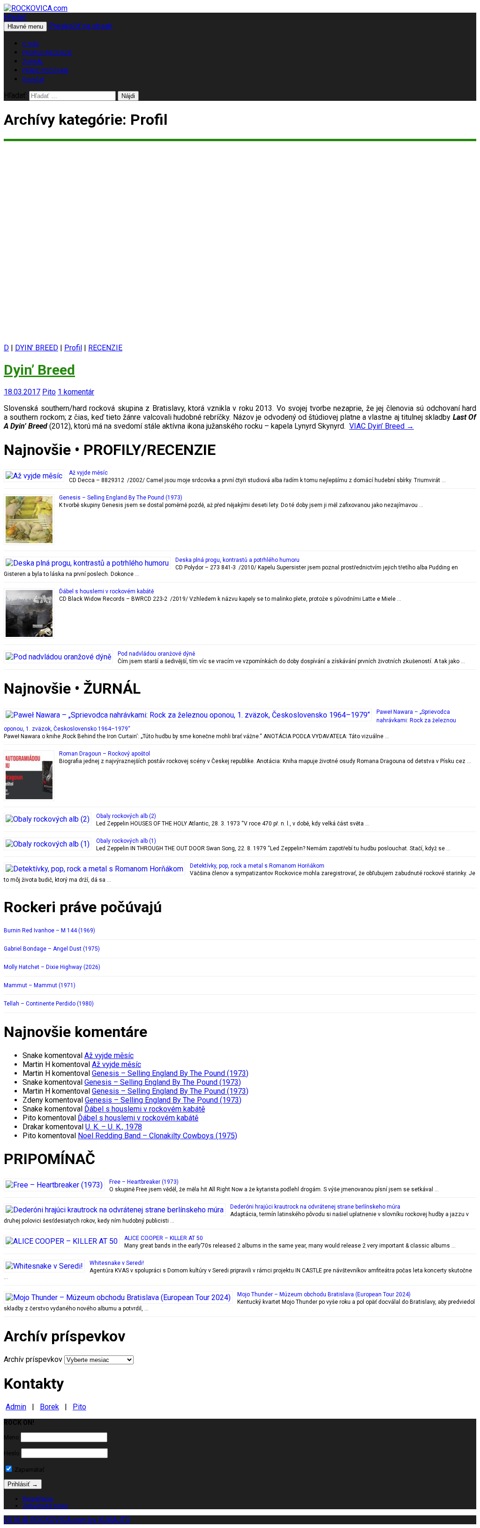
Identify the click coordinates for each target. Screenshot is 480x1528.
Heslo (12, 1453)
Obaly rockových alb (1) (126, 841)
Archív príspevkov (33, 1359)
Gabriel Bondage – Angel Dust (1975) (52, 949)
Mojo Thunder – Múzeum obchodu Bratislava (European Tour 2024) (324, 1294)
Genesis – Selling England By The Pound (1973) (120, 497)
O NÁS (30, 44)
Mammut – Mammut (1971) (39, 985)
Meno (11, 1437)
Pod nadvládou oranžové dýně (156, 654)
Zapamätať (29, 1469)
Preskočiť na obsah (80, 26)
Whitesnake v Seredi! (117, 1263)
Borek (49, 1406)
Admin (16, 1406)
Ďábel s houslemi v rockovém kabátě (106, 591)
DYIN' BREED (36, 347)
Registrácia (37, 1498)
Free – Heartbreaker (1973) (144, 1182)
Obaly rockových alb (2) (126, 816)
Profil (73, 347)
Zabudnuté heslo (45, 1505)
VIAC (381, 426)
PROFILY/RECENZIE (47, 53)
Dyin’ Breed (39, 370)
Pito (49, 391)
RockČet (33, 79)
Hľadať (15, 17)
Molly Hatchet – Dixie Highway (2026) (52, 967)
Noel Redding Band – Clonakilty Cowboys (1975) (157, 1135)
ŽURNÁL (33, 62)
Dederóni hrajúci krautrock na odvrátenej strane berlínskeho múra (315, 1206)
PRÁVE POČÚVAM (45, 71)
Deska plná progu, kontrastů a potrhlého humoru (237, 560)
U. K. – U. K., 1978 (113, 1126)
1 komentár (76, 391)
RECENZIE (105, 347)
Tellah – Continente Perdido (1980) (49, 1003)
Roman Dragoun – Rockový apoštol (104, 753)
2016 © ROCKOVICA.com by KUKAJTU (67, 1519)
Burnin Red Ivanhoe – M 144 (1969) (49, 930)
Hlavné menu (25, 26)
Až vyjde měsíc (88, 472)
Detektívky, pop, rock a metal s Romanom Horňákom (257, 865)
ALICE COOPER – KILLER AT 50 (163, 1238)
